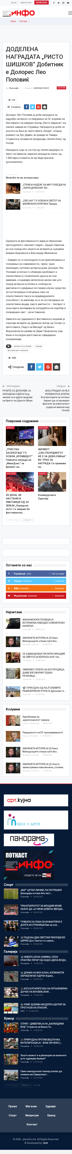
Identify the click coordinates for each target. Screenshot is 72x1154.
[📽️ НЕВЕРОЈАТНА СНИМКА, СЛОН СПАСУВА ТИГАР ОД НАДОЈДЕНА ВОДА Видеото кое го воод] (11, 960)
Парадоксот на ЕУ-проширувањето (42, 732)
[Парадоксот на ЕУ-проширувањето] (13, 736)
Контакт (32, 1124)
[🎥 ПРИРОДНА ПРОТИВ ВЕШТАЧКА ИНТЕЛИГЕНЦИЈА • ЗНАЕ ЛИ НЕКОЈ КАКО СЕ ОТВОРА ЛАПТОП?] (11, 1043)
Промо (12, 1106)
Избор (10, 428)
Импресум (32, 1115)
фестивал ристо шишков (18, 350)
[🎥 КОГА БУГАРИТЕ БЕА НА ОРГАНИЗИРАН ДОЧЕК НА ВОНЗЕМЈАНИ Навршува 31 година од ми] (11, 992)
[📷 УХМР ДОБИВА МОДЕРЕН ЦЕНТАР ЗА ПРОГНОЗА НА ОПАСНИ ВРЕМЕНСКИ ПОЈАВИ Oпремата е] (11, 1008)
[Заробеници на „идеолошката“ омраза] (13, 720)
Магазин (31, 1106)
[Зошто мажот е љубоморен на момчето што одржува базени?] (11, 1059)
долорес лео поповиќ (22, 346)
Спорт (13, 1115)
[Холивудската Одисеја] (52, 482)
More (14, 3)
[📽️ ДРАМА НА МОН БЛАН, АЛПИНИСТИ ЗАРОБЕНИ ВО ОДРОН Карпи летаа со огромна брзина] (11, 976)
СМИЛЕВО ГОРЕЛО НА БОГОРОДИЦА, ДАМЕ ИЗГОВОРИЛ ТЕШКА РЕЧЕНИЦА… (43, 672)
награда (38, 346)
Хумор (51, 1115)
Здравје (50, 1106)
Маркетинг (26, 3)
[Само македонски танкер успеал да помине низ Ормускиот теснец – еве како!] (11, 1075)
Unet (45, 1143)
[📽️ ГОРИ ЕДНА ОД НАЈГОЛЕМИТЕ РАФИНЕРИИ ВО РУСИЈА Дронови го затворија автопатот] (13, 691)
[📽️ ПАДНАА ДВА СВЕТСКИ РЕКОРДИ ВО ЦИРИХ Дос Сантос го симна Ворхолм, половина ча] (11, 941)
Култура (61, 88)
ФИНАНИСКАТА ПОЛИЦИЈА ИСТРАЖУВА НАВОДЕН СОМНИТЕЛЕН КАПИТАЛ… (43, 622)
